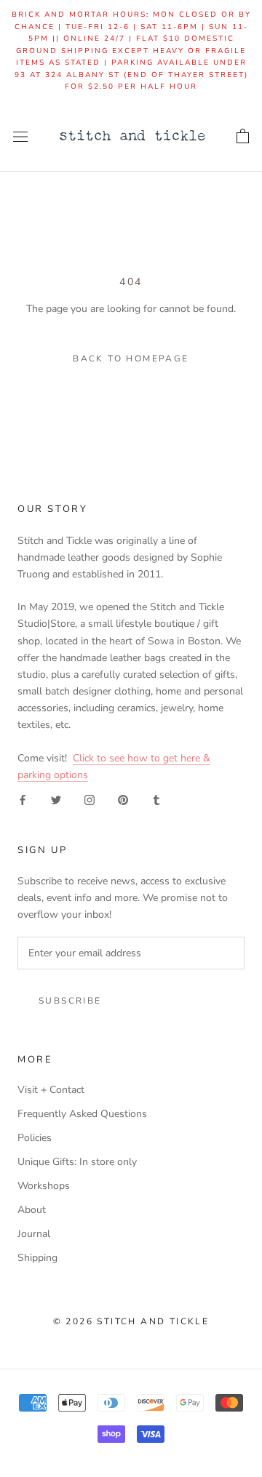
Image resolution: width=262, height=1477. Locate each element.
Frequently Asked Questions (82, 1114)
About (31, 1210)
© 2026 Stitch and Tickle (131, 1321)
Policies (34, 1138)
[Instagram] (89, 799)
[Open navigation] (20, 136)
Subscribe (70, 1000)
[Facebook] (22, 799)
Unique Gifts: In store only (77, 1162)
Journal (33, 1234)
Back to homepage (130, 358)
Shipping (37, 1258)
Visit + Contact (50, 1090)
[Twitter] (56, 799)
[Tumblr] (156, 799)
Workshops (43, 1186)
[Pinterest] (123, 799)
